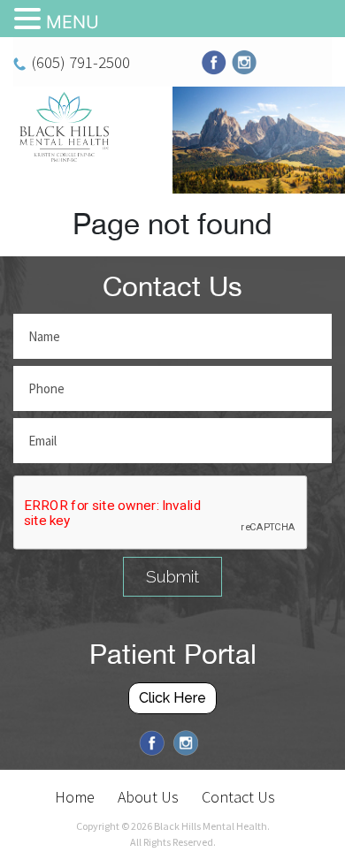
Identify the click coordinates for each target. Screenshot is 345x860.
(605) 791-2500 (80, 61)
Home (75, 797)
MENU (72, 22)
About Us (148, 797)
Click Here (172, 697)
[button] (30, 19)
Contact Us (238, 797)
